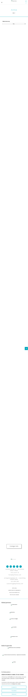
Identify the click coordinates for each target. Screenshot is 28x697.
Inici (13, 13)
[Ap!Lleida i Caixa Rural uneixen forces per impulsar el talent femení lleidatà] (14, 456)
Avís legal (14, 588)
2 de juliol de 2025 (11, 220)
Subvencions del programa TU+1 (13, 526)
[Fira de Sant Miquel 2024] (14, 35)
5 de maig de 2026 (19, 92)
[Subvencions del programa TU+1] (14, 504)
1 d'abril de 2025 (10, 362)
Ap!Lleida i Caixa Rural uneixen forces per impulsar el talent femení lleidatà (13, 468)
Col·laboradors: (6, 672)
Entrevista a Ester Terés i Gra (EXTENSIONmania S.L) (12, 314)
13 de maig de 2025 (11, 272)
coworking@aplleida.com (15, 583)
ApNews (9, 92)
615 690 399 (15, 581)
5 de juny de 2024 (5, 46)
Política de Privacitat (14, 592)
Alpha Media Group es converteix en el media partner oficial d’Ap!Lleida (13, 432)
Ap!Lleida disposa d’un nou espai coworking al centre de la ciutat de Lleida (13, 127)
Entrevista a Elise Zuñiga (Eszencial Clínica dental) (11, 360)
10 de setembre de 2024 (15, 400)
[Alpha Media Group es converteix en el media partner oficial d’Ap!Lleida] (14, 420)
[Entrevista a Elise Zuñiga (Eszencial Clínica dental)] (14, 343)
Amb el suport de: (6, 646)
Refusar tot (14, 694)
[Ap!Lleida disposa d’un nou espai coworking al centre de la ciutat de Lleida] (14, 114)
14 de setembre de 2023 (11, 528)
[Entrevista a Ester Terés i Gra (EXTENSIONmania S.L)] (14, 298)
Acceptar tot (14, 687)
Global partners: (6, 602)
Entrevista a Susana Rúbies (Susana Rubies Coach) (11, 218)
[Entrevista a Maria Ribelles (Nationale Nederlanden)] (14, 249)
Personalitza (14, 690)
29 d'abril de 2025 (10, 317)
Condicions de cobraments (14, 590)
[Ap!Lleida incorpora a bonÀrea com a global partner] (14, 384)
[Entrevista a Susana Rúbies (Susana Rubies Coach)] (14, 197)
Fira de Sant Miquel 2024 (10, 45)
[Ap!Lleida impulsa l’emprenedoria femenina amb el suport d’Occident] (14, 152)
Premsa (13, 92)
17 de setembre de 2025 (15, 131)
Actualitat (4, 92)
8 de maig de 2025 (14, 167)
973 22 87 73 (15, 572)
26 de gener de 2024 (19, 472)
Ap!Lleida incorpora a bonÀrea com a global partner (13, 397)
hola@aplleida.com (14, 575)
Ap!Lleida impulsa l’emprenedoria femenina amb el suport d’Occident (13, 164)
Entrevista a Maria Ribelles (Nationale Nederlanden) (11, 269)
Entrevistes (4, 220)
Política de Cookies (14, 594)
